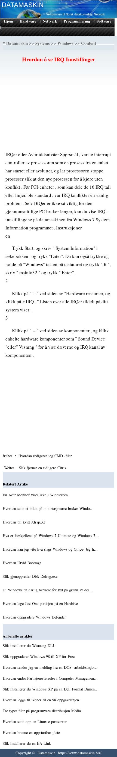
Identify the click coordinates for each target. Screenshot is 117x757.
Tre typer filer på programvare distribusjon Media (42, 710)
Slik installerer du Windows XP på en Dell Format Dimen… (50, 689)
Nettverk (50, 21)
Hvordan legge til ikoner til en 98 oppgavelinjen (41, 699)
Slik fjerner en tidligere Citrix (43, 467)
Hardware (28, 21)
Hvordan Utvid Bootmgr (22, 562)
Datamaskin (17, 43)
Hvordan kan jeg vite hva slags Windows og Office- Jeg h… (50, 549)
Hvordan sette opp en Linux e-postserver (35, 721)
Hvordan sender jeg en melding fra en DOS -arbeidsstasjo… (50, 667)
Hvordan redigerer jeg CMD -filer (46, 455)
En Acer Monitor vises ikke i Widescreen (36, 494)
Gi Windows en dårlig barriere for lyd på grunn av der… (48, 589)
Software (104, 21)
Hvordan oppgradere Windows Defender (35, 617)
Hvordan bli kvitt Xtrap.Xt (24, 522)
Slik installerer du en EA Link (27, 743)
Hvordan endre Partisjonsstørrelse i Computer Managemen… (50, 678)
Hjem (8, 21)
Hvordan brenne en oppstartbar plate (32, 732)
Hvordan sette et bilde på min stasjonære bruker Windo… (48, 508)
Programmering (77, 21)
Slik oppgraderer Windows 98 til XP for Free (39, 656)
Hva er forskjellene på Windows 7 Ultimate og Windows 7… (51, 535)
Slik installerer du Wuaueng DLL (30, 645)
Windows (65, 43)
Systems (42, 43)
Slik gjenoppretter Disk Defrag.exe (31, 576)
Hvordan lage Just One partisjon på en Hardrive (41, 603)
